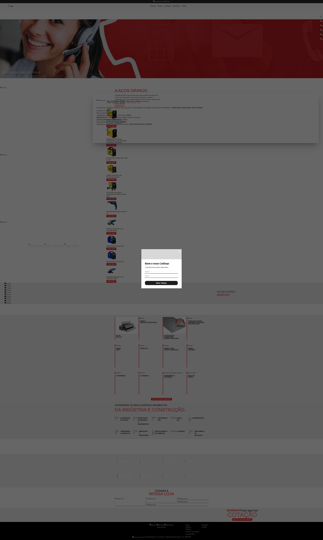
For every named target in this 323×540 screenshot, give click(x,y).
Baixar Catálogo (161, 283)
